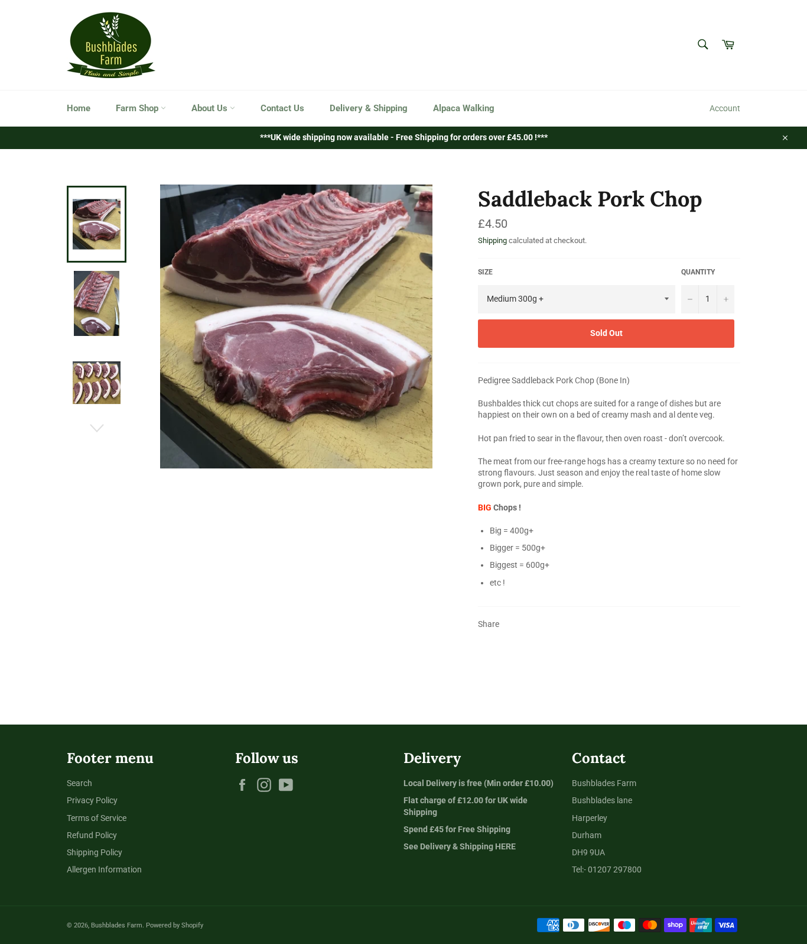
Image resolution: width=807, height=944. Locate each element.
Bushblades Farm (116, 925)
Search (79, 783)
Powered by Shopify (174, 925)
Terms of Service (96, 818)
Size (485, 272)
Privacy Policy (92, 800)
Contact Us (282, 108)
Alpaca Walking (463, 108)
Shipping (492, 240)
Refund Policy (92, 835)
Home (78, 108)
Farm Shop (138, 108)
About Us (210, 108)
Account (725, 108)
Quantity (698, 272)
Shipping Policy (94, 852)
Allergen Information (104, 869)
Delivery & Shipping (369, 108)
